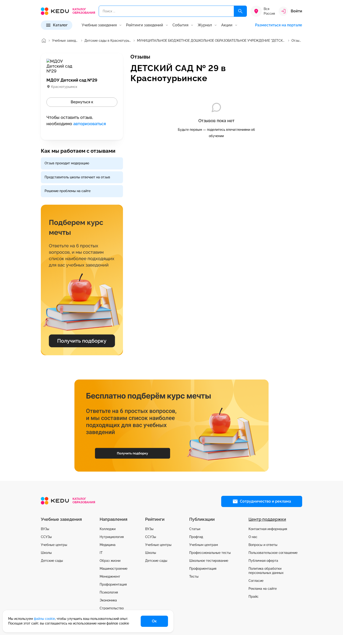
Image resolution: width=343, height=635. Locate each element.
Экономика (108, 600)
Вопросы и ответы (262, 545)
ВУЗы (45, 529)
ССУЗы (46, 537)
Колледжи (108, 529)
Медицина (108, 545)
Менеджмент (110, 576)
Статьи (194, 529)
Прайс (253, 596)
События (180, 25)
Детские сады (52, 561)
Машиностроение (113, 568)
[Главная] (43, 40)
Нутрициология (112, 537)
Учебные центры (54, 545)
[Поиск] (240, 11)
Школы (46, 553)
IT (101, 553)
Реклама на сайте (262, 588)
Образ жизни (110, 561)
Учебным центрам (203, 545)
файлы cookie (44, 619)
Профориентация (113, 584)
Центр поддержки (267, 519)
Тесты (194, 576)
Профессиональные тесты (210, 553)
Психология (109, 592)
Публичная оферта (263, 561)
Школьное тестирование (208, 561)
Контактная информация (267, 529)
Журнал (205, 25)
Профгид (196, 537)
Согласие (255, 581)
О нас (252, 537)
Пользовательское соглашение (273, 553)
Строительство (112, 608)
